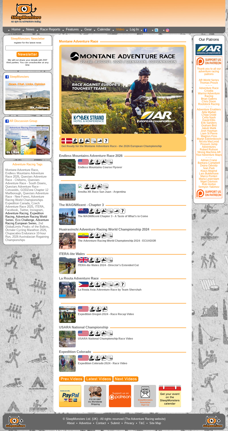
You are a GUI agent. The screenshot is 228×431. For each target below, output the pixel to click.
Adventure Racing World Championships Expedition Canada (24, 200)
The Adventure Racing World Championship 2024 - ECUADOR (117, 240)
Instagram (168, 30)
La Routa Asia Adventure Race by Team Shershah (109, 289)
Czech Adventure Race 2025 (22, 205)
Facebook (146, 30)
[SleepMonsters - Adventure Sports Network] (28, 14)
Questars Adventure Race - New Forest (27, 195)
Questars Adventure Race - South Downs (25, 181)
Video (120, 29)
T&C (142, 423)
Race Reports (50, 29)
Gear (88, 29)
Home (16, 29)
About (71, 423)
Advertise (85, 423)
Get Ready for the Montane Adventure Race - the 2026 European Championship (111, 146)
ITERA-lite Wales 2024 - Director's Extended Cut (108, 265)
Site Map (155, 423)
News (30, 29)
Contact (101, 423)
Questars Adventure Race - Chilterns (26, 178)
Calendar (103, 29)
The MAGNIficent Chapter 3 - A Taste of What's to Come (113, 216)
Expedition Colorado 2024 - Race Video (102, 363)
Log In (134, 29)
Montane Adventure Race (21, 170)
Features (72, 29)
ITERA (39, 206)
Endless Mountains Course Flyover (100, 167)
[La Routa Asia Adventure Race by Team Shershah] (60, 303)
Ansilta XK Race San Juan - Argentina (102, 191)
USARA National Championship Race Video (105, 338)
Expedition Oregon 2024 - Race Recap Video (106, 314)
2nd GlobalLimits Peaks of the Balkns (27, 225)
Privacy (129, 423)
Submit (115, 423)
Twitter (157, 30)
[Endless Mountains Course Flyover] (60, 180)
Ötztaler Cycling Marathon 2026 (25, 230)
